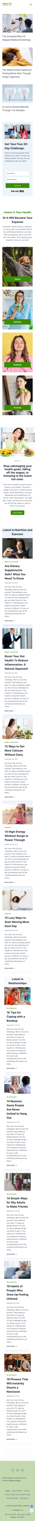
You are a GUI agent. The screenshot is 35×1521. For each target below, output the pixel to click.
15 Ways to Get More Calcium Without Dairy (14, 750)
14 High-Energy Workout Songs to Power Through (16, 836)
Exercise (8, 827)
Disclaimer (24, 1498)
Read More (9, 621)
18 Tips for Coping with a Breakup (16, 1016)
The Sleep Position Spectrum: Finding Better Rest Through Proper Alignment (17, 73)
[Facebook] (12, 1470)
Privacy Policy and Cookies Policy (18, 1495)
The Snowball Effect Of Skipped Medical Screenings (16, 38)
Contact (27, 1491)
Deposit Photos (15, 1481)
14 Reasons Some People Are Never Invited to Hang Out (17, 1109)
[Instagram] (22, 1470)
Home (7, 1491)
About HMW (17, 1491)
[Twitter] (17, 1470)
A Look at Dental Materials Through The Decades (15, 109)
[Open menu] (31, 4)
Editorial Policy (12, 1498)
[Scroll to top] (30, 1518)
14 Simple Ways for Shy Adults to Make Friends (17, 1202)
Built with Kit (17, 191)
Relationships (12, 1008)
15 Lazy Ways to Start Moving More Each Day (17, 922)
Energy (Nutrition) (11, 562)
